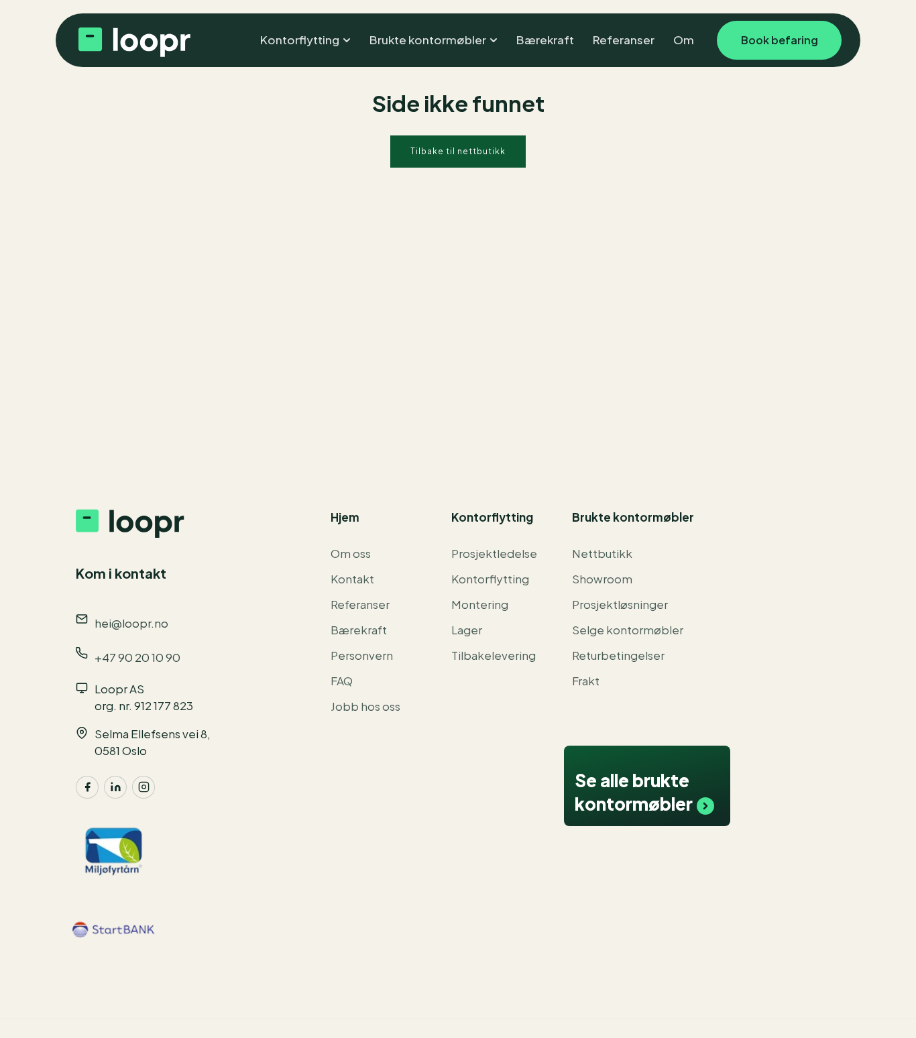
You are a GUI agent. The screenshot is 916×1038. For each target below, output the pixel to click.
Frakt (585, 680)
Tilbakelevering (493, 655)
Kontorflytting (490, 578)
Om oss (351, 553)
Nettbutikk (602, 553)
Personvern (362, 655)
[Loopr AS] (132, 40)
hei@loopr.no (131, 623)
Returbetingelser (618, 655)
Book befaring (779, 40)
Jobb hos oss (365, 706)
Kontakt (352, 578)
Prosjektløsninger (620, 604)
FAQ (342, 680)
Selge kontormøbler (627, 629)
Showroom (602, 578)
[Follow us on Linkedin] (115, 787)
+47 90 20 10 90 (137, 657)
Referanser (360, 604)
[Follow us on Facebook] (87, 787)
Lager (466, 629)
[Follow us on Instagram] (143, 787)
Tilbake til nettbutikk (458, 151)
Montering (479, 604)
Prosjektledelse (494, 553)
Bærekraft (359, 629)
